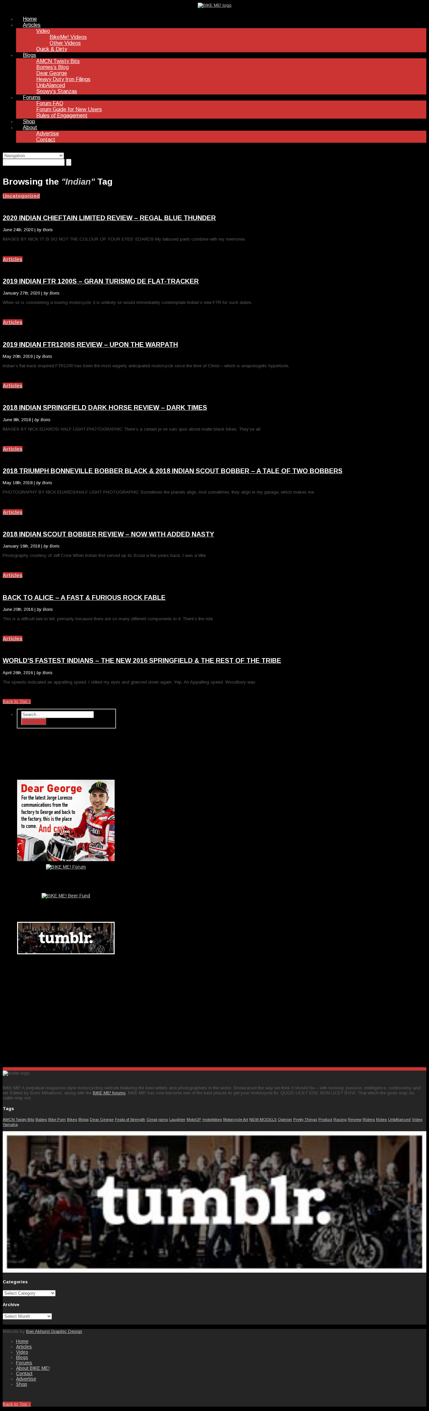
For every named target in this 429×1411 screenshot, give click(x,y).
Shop (29, 121)
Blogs (29, 55)
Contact (45, 139)
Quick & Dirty (51, 49)
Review (354, 1119)
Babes (41, 1119)
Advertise (47, 133)
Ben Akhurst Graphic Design (54, 1331)
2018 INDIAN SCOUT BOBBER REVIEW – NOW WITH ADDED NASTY (108, 534)
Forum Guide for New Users (69, 109)
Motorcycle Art (235, 1119)
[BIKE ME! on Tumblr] (214, 1271)
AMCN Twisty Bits (58, 61)
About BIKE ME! (33, 1368)
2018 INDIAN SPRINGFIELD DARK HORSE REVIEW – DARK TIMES (105, 407)
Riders (369, 1119)
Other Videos (65, 43)
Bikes (72, 1119)
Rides (381, 1119)
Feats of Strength (130, 1119)
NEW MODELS (263, 1119)
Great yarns (157, 1119)
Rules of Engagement (61, 115)
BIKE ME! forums (109, 1092)
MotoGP (194, 1119)
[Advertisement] (66, 1009)
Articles (32, 25)
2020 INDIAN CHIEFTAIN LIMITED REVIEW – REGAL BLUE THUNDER (109, 217)
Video (43, 31)
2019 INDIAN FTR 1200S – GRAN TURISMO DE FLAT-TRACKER (101, 281)
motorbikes (212, 1119)
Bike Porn (57, 1119)
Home (30, 19)
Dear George (51, 73)
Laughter (177, 1119)
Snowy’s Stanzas (56, 91)
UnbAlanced (50, 85)
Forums (32, 97)
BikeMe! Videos (68, 37)
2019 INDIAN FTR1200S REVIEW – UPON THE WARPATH (90, 344)
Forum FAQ (49, 103)
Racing (340, 1119)
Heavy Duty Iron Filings (63, 79)
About (30, 127)
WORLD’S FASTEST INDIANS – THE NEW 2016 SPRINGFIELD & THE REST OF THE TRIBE (142, 660)
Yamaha (10, 1124)
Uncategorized (21, 196)
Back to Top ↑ (17, 701)
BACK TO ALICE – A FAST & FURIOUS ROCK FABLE (84, 597)
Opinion (285, 1119)
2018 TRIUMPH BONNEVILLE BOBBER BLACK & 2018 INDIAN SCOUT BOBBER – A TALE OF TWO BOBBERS (173, 470)
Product (325, 1119)
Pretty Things (305, 1119)
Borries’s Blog (52, 67)
